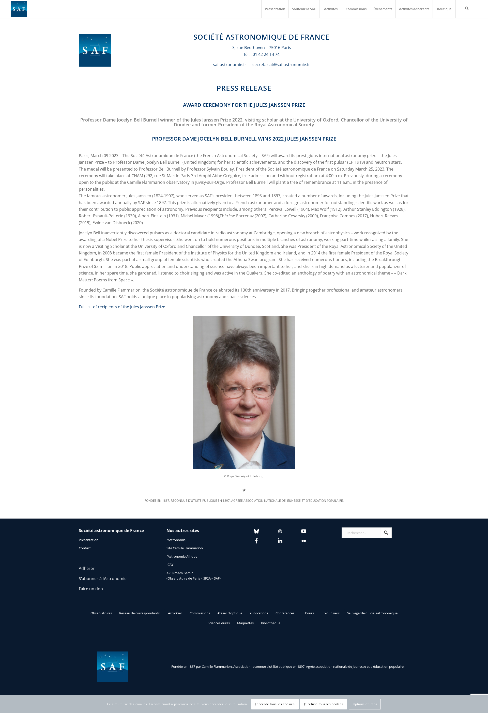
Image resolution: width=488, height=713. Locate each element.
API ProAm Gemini (180, 573)
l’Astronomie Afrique (181, 556)
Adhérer (87, 568)
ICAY (169, 564)
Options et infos (365, 704)
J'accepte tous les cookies (275, 704)
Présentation (88, 540)
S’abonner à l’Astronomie (103, 578)
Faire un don (91, 588)
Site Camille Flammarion (184, 548)
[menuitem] (274, 9)
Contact (85, 548)
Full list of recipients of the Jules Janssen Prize (122, 307)
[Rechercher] (466, 9)
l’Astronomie (176, 540)
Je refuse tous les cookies (324, 704)
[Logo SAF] (19, 9)
